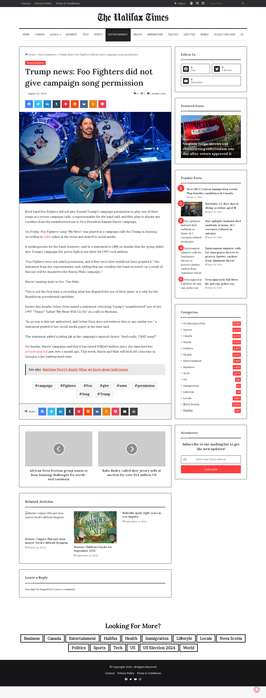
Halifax (188, 410)
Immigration (155, 34)
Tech (85, 34)
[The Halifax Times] (133, 17)
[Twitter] (38, 104)
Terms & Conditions (68, 3)
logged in (45, 589)
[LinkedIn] (47, 104)
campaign (45, 386)
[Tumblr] (56, 104)
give (106, 386)
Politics (173, 34)
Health (137, 34)
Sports (98, 34)
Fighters (69, 386)
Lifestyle (189, 34)
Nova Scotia (191, 404)
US (241, 34)
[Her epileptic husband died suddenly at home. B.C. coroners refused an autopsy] (191, 231)
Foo (89, 386)
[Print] (134, 411)
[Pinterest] (66, 104)
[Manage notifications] (257, 689)
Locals (54, 34)
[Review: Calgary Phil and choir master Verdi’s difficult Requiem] (46, 523)
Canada (40, 34)
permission (146, 386)
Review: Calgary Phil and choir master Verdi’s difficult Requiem (46, 540)
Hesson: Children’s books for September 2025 (93, 548)
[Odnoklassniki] (93, 104)
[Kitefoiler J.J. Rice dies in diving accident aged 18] (191, 209)
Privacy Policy (43, 3)
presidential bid (36, 351)
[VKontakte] (84, 104)
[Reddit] (75, 104)
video (47, 237)
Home (26, 34)
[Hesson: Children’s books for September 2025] (95, 527)
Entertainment (118, 34)
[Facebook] (29, 104)
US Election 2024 (224, 34)
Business (71, 34)
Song (86, 394)
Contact (26, 3)
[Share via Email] (125, 411)
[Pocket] (102, 104)
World (205, 34)
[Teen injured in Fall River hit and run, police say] (191, 285)
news (123, 386)
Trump (105, 394)
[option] (219, 136)
